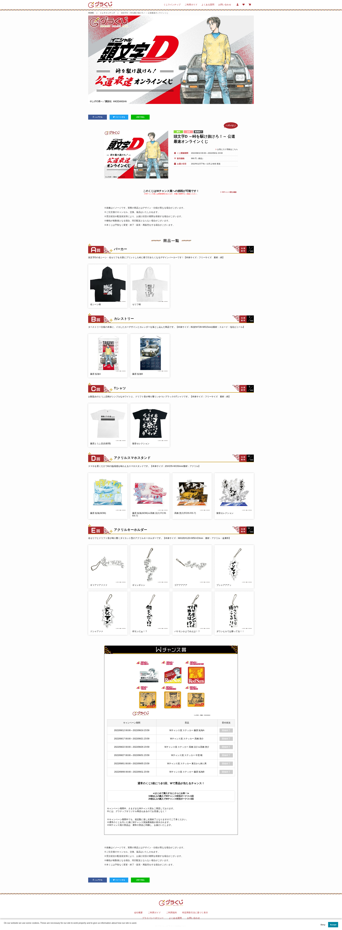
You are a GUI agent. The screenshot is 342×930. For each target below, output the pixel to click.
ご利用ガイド (191, 4)
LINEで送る (140, 117)
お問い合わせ (224, 4)
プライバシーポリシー (153, 918)
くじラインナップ (172, 4)
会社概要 (138, 912)
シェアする (98, 117)
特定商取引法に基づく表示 (195, 912)
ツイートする (120, 117)
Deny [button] (323, 925)
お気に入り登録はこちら (227, 149)
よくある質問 (207, 4)
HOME (91, 13)
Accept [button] (333, 925)
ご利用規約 (171, 912)
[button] (4, 926)
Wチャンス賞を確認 (229, 192)
